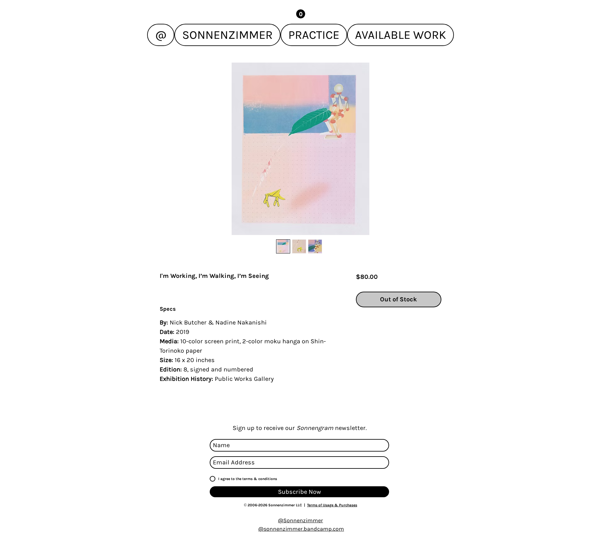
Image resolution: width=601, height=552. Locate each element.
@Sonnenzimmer (300, 520)
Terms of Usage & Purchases (332, 505)
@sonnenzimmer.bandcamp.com (301, 528)
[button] (300, 13)
